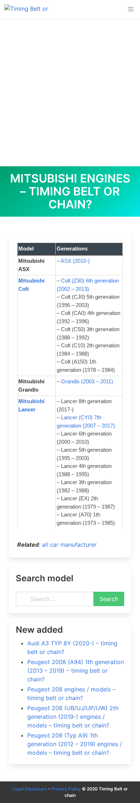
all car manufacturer (69, 544)
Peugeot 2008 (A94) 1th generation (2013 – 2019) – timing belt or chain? (75, 670)
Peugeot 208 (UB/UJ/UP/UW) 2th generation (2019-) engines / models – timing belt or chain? (72, 716)
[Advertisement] (70, 92)
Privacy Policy (66, 788)
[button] (130, 9)
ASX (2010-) (75, 261)
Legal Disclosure (29, 788)
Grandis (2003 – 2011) (87, 381)
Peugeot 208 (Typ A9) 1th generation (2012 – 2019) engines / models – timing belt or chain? (74, 744)
